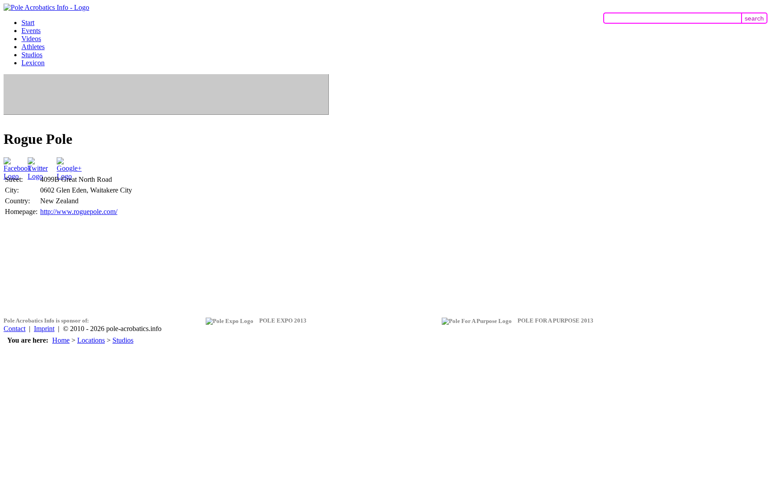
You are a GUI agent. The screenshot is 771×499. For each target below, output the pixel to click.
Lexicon (33, 63)
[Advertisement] (166, 94)
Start (27, 22)
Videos (31, 38)
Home (61, 340)
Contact (14, 328)
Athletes (33, 46)
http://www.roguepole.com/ (78, 211)
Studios (31, 55)
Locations (91, 340)
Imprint (44, 328)
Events (31, 30)
